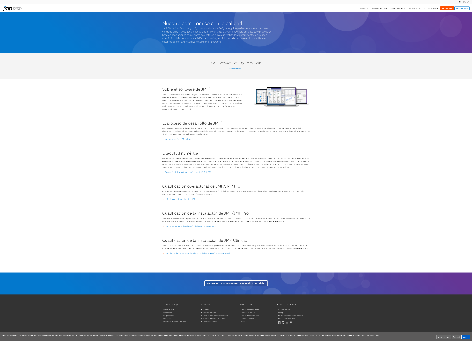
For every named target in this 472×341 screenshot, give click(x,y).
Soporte (244, 321)
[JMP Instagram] (291, 324)
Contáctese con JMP (287, 318)
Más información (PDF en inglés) (179, 139)
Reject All (456, 337)
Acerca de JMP (284, 310)
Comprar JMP (462, 8)
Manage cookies (444, 337)
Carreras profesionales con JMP (291, 315)
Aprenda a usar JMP (248, 313)
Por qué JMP (169, 310)
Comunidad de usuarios (250, 310)
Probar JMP (447, 8)
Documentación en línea (250, 315)
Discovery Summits (248, 318)
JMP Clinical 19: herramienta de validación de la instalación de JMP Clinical (197, 253)
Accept (466, 337)
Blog (281, 313)
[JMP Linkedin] (283, 324)
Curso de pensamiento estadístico (215, 315)
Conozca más (235, 68)
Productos (168, 313)
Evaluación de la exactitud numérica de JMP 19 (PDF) (188, 172)
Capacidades (169, 315)
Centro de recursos (210, 321)
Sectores (167, 318)
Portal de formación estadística (214, 318)
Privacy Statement (108, 335)
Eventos (206, 310)
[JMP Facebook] (279, 324)
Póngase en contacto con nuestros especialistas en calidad (236, 283)
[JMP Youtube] (287, 324)
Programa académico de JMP (175, 321)
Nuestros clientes (209, 313)
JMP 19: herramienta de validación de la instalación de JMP (190, 226)
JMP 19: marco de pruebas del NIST (180, 199)
